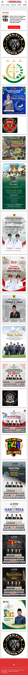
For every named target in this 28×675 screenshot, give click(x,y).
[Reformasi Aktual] (14, 1)
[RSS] (14, 665)
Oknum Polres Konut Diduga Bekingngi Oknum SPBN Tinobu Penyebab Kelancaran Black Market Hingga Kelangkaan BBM (18, 19)
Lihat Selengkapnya (14, 27)
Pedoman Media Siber (13, 671)
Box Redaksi (4, 671)
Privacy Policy (4, 672)
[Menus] (2, 2)
